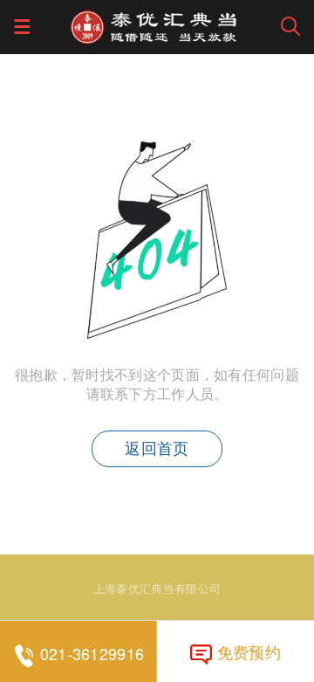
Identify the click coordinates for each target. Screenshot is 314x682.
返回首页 (156, 449)
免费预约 (249, 651)
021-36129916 (92, 653)
